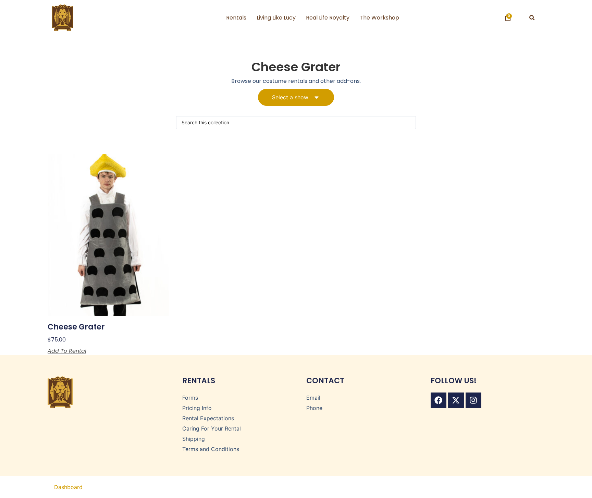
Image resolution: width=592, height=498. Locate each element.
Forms (190, 397)
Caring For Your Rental (211, 428)
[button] (532, 17)
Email (313, 397)
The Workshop (379, 18)
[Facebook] (438, 400)
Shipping (193, 438)
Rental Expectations (208, 418)
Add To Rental (67, 351)
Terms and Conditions (210, 449)
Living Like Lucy (276, 18)
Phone (314, 407)
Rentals (236, 18)
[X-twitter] (456, 400)
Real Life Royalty (327, 18)
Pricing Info (197, 407)
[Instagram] (473, 400)
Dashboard (68, 487)
